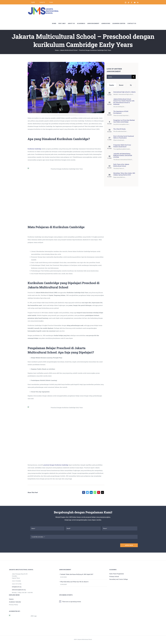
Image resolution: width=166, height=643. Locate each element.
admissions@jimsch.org (19, 589)
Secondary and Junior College (118, 579)
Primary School (114, 576)
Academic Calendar (15, 602)
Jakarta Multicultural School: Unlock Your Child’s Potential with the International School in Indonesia (123, 101)
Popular (111, 85)
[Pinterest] (99, 492)
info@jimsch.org (16, 587)
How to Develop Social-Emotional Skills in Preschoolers (123, 137)
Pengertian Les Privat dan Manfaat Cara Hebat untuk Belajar (124, 121)
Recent (121, 85)
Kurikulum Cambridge (34, 149)
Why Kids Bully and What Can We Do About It (74, 582)
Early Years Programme (116, 574)
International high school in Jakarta (124, 92)
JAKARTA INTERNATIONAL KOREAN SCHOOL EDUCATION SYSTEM (122, 155)
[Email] (102, 492)
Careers (11, 599)
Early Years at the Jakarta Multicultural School (121, 165)
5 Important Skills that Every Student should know (122, 145)
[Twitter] (87, 492)
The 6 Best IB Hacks (119, 129)
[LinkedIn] (91, 492)
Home (57, 50)
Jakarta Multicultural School (85, 639)
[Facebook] (84, 492)
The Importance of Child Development (120, 112)
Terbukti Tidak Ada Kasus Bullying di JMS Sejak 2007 (76, 574)
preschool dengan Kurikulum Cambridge (55, 465)
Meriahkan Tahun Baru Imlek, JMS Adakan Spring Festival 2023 (124, 174)
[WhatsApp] (95, 492)
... (133, 94)
